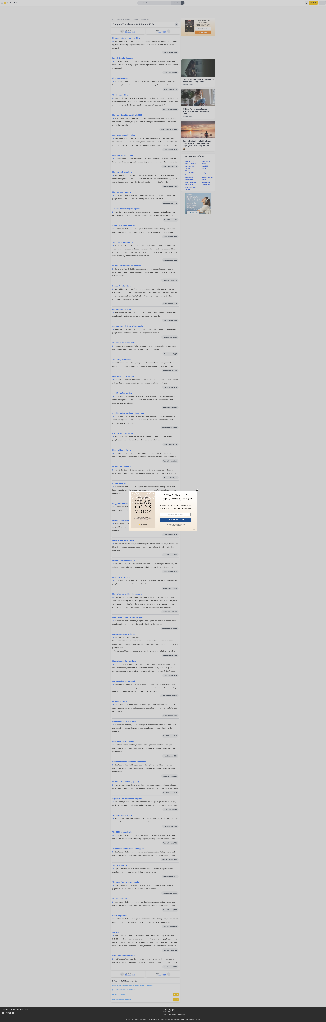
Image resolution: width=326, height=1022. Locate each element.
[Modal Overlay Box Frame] (163, 511)
